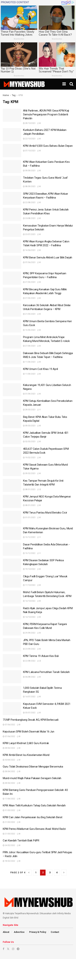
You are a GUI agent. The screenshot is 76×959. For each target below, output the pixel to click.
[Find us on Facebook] (3, 949)
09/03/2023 (30, 426)
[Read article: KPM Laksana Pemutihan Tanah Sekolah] (12, 676)
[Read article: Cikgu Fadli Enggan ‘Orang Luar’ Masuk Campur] (12, 581)
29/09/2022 (30, 633)
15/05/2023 (30, 330)
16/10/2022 (30, 601)
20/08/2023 (30, 218)
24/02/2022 (9, 845)
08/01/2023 (30, 489)
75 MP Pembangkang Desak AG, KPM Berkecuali (30, 719)
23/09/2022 (30, 649)
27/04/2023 (30, 346)
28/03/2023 (30, 410)
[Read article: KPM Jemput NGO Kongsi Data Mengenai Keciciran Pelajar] (12, 501)
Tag (13, 95)
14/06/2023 (30, 250)
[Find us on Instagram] (13, 949)
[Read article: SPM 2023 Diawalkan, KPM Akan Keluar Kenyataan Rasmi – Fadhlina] (12, 198)
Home (6, 95)
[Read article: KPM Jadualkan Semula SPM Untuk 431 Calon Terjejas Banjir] (12, 437)
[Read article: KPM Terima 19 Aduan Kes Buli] (12, 660)
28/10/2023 (30, 123)
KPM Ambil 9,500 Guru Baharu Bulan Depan (47, 145)
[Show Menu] (64, 84)
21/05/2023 (30, 314)
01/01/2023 (30, 517)
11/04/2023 (30, 362)
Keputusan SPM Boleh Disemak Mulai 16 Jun (28, 731)
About (6, 932)
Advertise (19, 932)
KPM (20, 95)
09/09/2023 (30, 171)
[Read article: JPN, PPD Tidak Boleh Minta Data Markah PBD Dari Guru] (12, 645)
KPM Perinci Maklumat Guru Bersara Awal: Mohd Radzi (34, 829)
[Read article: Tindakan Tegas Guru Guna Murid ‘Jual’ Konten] (12, 182)
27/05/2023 (30, 282)
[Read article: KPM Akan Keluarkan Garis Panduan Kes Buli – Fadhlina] (12, 166)
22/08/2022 (30, 661)
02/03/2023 (30, 442)
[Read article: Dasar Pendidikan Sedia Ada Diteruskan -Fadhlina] (12, 549)
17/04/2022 (9, 799)
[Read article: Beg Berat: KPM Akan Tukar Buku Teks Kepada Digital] (12, 421)
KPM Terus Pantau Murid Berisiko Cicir (45, 512)
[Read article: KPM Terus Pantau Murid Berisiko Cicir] (12, 517)
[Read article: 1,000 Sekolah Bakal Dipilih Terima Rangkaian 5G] (12, 692)
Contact (55, 932)
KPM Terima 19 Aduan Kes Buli (41, 656)
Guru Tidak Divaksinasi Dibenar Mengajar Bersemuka (33, 766)
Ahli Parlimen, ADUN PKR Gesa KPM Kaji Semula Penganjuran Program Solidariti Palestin (46, 114)
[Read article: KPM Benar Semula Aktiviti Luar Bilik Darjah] (12, 262)
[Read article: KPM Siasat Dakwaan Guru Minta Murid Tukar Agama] (12, 469)
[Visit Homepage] (24, 84)
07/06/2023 (30, 262)
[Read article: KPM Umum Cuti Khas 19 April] (12, 373)
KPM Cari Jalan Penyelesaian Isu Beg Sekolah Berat (32, 817)
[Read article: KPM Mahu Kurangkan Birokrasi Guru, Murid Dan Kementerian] (12, 533)
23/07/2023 (30, 234)
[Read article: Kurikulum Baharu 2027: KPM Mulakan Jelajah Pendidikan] (12, 134)
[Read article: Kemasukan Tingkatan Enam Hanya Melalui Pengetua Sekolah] (12, 230)
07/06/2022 (9, 725)
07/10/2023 (30, 151)
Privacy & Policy (37, 932)
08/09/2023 (30, 186)
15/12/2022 (30, 537)
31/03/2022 (9, 810)
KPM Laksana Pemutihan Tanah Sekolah (46, 672)
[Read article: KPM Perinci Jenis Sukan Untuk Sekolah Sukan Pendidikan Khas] (12, 214)
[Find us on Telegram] (18, 949)
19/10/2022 (30, 569)
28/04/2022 (9, 771)
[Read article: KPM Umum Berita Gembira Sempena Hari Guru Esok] (12, 326)
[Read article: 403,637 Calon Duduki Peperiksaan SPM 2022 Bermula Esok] (12, 453)
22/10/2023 (30, 139)
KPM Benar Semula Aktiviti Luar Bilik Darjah (47, 257)
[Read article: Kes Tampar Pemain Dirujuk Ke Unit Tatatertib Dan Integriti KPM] (12, 485)
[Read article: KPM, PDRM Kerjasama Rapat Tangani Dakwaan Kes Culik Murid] (12, 629)
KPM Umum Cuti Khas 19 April (40, 369)
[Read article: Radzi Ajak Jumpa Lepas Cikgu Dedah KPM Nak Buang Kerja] (12, 613)
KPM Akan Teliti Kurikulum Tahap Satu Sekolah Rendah (34, 805)
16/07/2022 (30, 697)
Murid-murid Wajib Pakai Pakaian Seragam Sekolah (32, 778)
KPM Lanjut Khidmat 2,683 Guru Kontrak (26, 743)
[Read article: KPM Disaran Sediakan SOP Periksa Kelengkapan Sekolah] (12, 565)
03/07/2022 (30, 713)
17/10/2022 (30, 585)
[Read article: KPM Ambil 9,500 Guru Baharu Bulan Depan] (12, 150)
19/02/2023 (30, 458)
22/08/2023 (30, 202)
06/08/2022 (30, 677)
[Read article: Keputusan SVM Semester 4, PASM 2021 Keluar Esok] (12, 708)
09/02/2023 (30, 473)
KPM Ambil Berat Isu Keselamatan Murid (26, 755)
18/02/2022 (9, 861)
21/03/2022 (9, 822)
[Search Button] (71, 84)
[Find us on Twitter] (8, 949)
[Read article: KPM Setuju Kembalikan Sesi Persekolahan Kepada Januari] (12, 405)
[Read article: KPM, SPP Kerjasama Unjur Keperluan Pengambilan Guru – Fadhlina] (12, 278)
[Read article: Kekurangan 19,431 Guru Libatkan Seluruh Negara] (12, 389)
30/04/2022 (9, 760)
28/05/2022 (9, 748)
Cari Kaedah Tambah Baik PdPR (21, 840)
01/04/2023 (30, 394)
